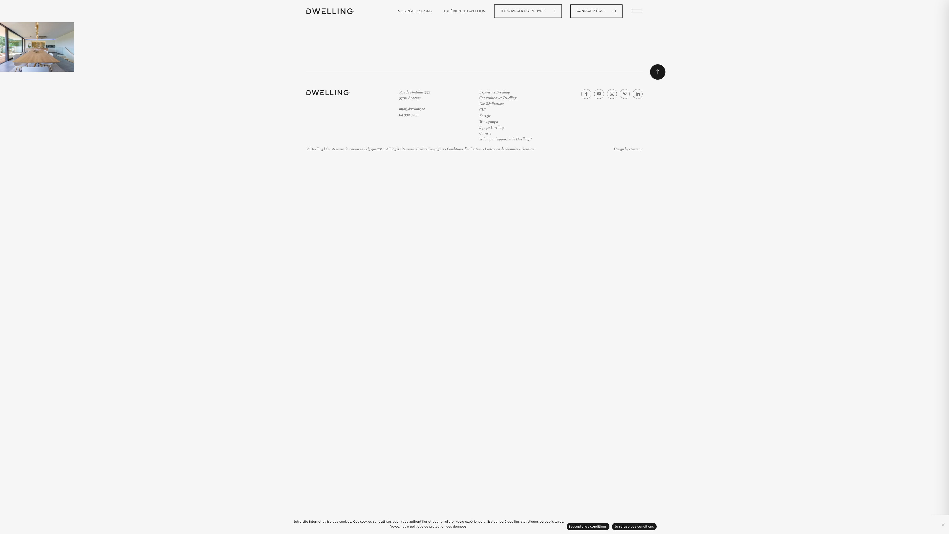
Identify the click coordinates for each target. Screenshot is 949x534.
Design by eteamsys (628, 149)
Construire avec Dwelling (498, 97)
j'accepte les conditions (588, 526)
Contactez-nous (591, 10)
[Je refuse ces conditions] (942, 524)
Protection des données (501, 149)
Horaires (527, 149)
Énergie (485, 115)
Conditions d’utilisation (464, 149)
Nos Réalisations (415, 11)
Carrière (485, 133)
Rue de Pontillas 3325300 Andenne (414, 95)
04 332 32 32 (409, 114)
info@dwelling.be (412, 108)
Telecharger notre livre (522, 10)
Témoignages (488, 121)
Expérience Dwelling (465, 11)
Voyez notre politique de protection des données (428, 526)
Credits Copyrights (430, 149)
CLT (482, 109)
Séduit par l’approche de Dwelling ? (505, 139)
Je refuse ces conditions (634, 526)
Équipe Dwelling (491, 127)
